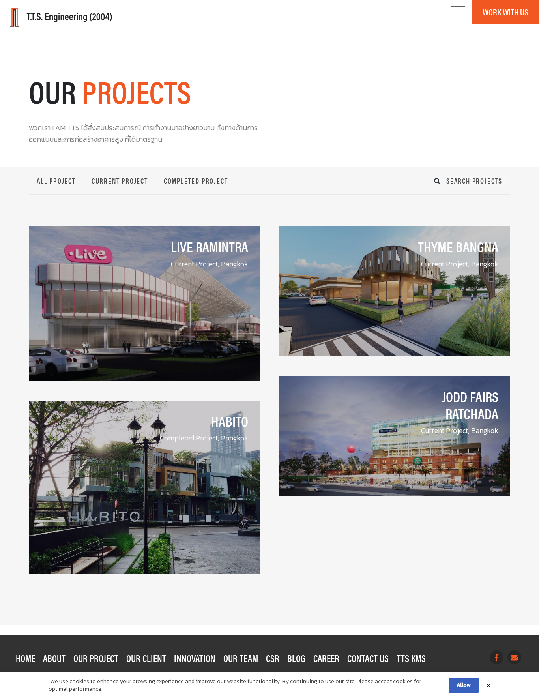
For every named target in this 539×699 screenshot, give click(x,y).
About (54, 658)
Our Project (95, 658)
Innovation (194, 658)
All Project (56, 181)
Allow (464, 685)
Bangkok (234, 264)
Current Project (120, 181)
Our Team (240, 658)
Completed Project (196, 181)
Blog (296, 658)
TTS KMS (411, 658)
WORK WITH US (505, 12)
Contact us (368, 658)
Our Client (146, 658)
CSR (272, 658)
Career (326, 658)
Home (25, 658)
